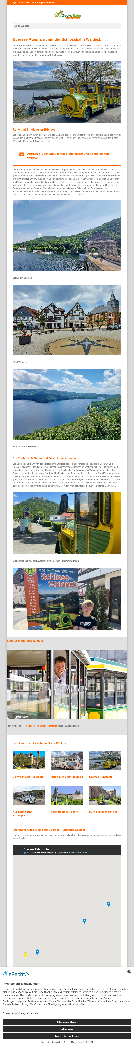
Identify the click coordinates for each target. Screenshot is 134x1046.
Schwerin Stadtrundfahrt (28, 776)
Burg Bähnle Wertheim (103, 811)
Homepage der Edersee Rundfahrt (40, 726)
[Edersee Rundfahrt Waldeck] (67, 122)
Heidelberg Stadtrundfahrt (67, 776)
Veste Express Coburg (64, 811)
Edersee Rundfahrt (100, 776)
